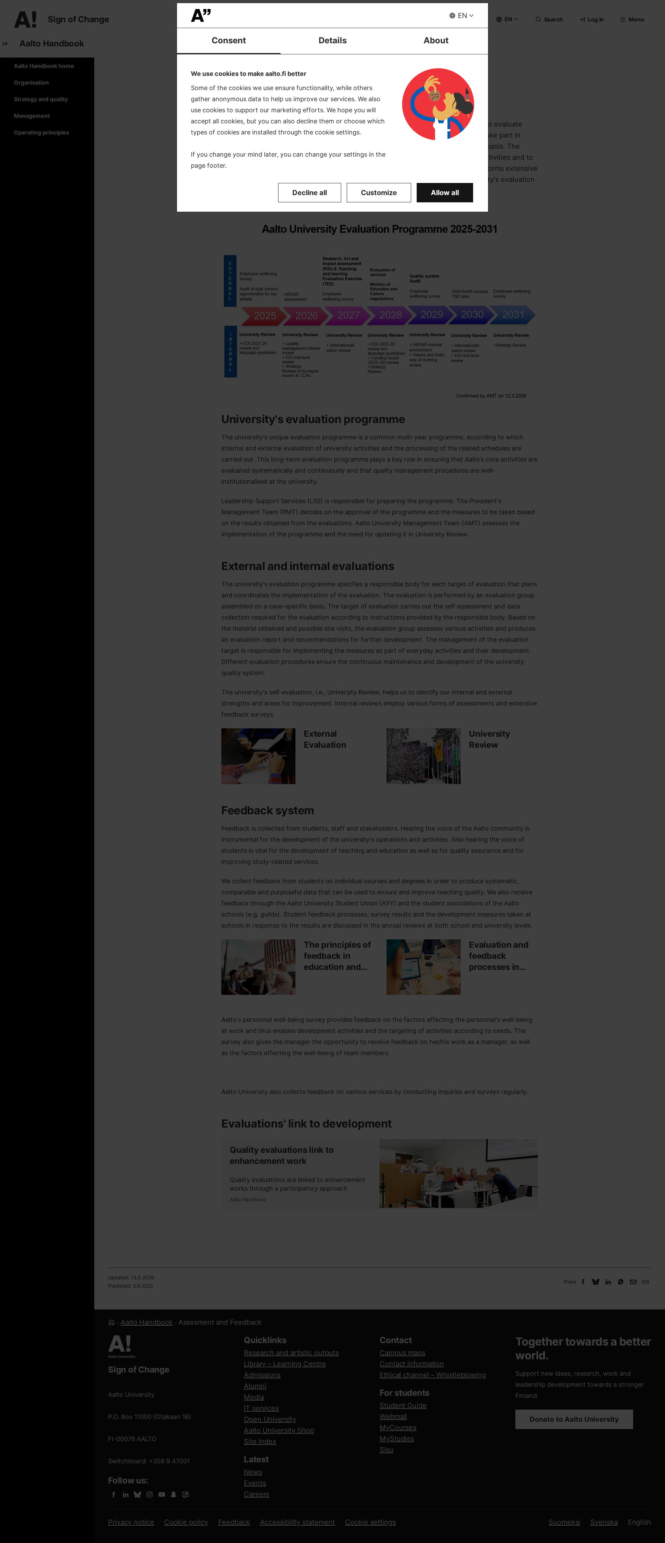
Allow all (445, 193)
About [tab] (436, 40)
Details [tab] (333, 40)
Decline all (309, 193)
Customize (379, 193)
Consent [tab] (229, 40)
